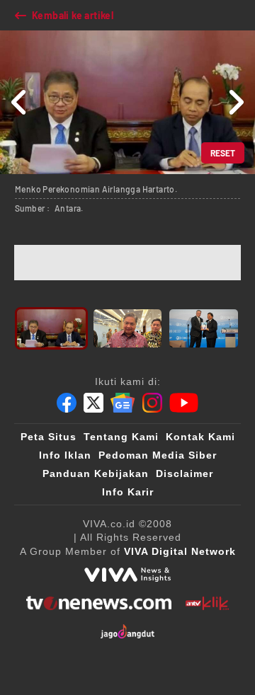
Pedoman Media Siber (157, 455)
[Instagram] (152, 403)
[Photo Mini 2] (127, 328)
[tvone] (98, 603)
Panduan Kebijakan (95, 473)
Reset (222, 153)
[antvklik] (207, 603)
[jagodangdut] (128, 631)
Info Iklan (65, 455)
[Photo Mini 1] (51, 328)
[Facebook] (66, 403)
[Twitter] (93, 403)
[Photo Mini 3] (203, 328)
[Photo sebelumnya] (19, 102)
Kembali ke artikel (72, 15)
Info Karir (128, 492)
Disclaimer (184, 473)
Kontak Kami (200, 436)
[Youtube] (183, 403)
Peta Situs (48, 436)
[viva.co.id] (127, 575)
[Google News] (122, 403)
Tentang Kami (121, 436)
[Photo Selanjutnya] (235, 102)
